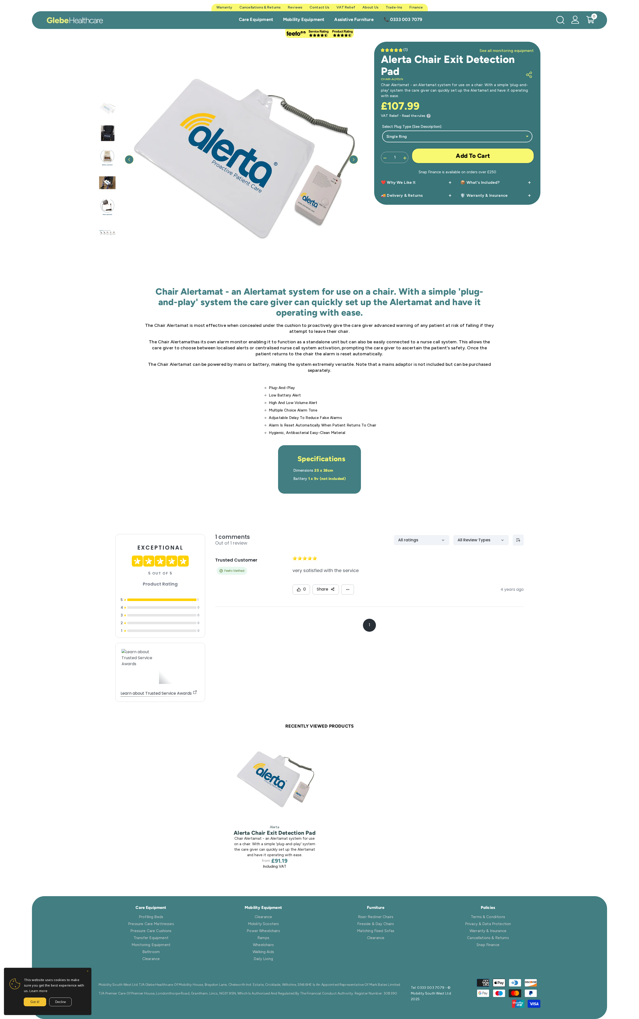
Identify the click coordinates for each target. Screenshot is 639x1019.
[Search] (560, 20)
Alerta (275, 827)
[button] (129, 159)
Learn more (38, 991)
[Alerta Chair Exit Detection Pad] (274, 779)
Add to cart (473, 155)
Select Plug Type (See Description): (412, 126)
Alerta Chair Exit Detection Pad (275, 833)
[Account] (575, 20)
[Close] (87, 971)
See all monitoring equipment (506, 50)
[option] (241, 160)
